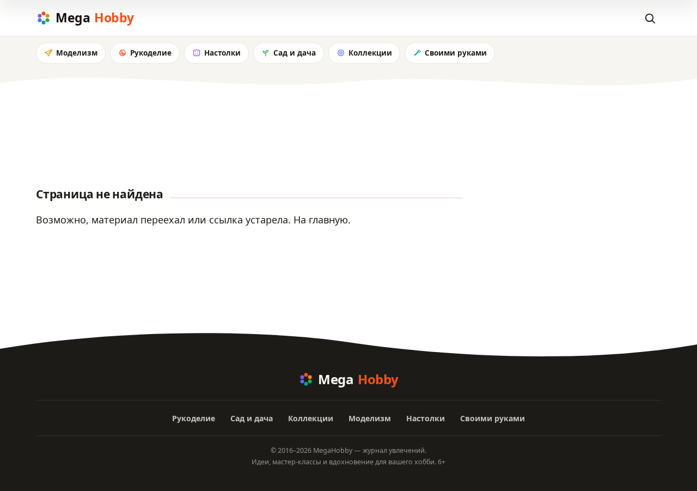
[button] (649, 18)
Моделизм (76, 53)
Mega (95, 17)
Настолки (222, 53)
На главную (321, 219)
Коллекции (370, 53)
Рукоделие (151, 53)
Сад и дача (294, 53)
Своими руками (456, 53)
